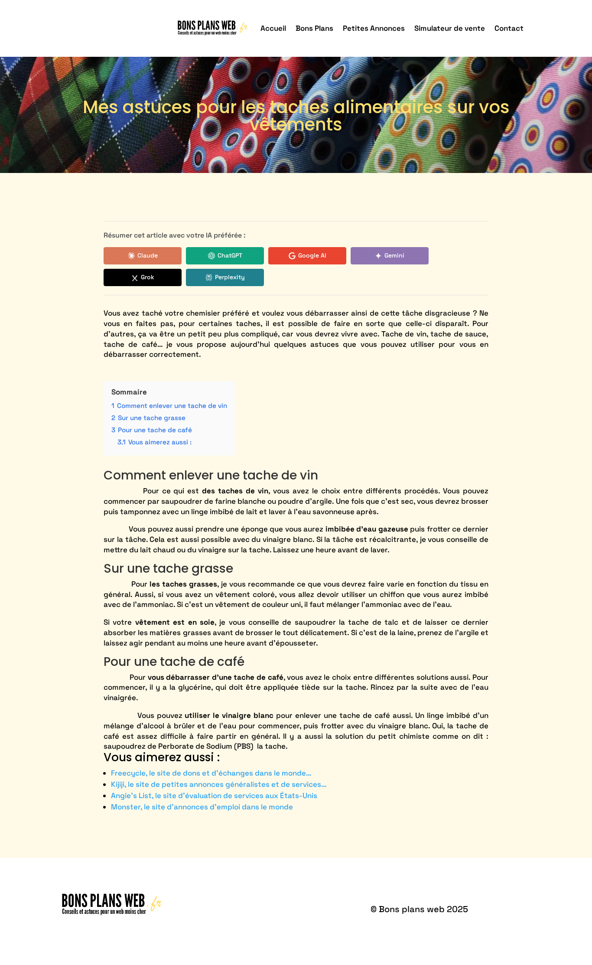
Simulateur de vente (449, 28)
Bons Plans (314, 28)
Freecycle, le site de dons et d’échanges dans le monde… (211, 773)
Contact (509, 28)
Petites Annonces (374, 28)
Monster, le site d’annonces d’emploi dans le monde (202, 807)
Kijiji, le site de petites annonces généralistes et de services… (219, 784)
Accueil (273, 28)
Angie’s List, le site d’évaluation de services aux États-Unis (214, 795)
